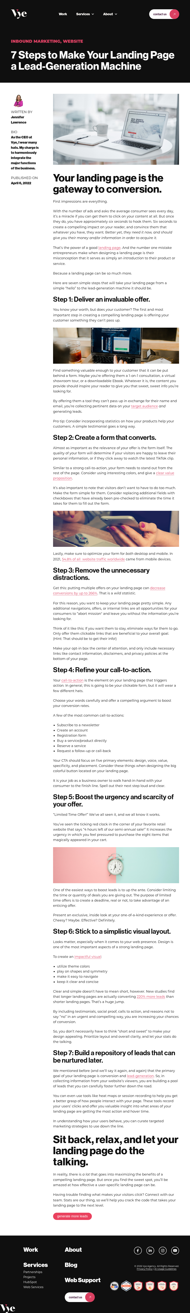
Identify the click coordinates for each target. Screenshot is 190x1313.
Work (63, 14)
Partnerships (32, 1272)
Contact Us (160, 14)
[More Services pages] (93, 14)
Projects (29, 1277)
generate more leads (72, 1216)
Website (73, 42)
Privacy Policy (145, 1268)
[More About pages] (116, 14)
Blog (71, 1264)
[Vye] (19, 14)
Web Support (83, 1280)
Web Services (33, 1287)
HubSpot (30, 1282)
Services (83, 14)
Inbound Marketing (35, 42)
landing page (109, 248)
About (108, 14)
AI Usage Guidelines (165, 1268)
